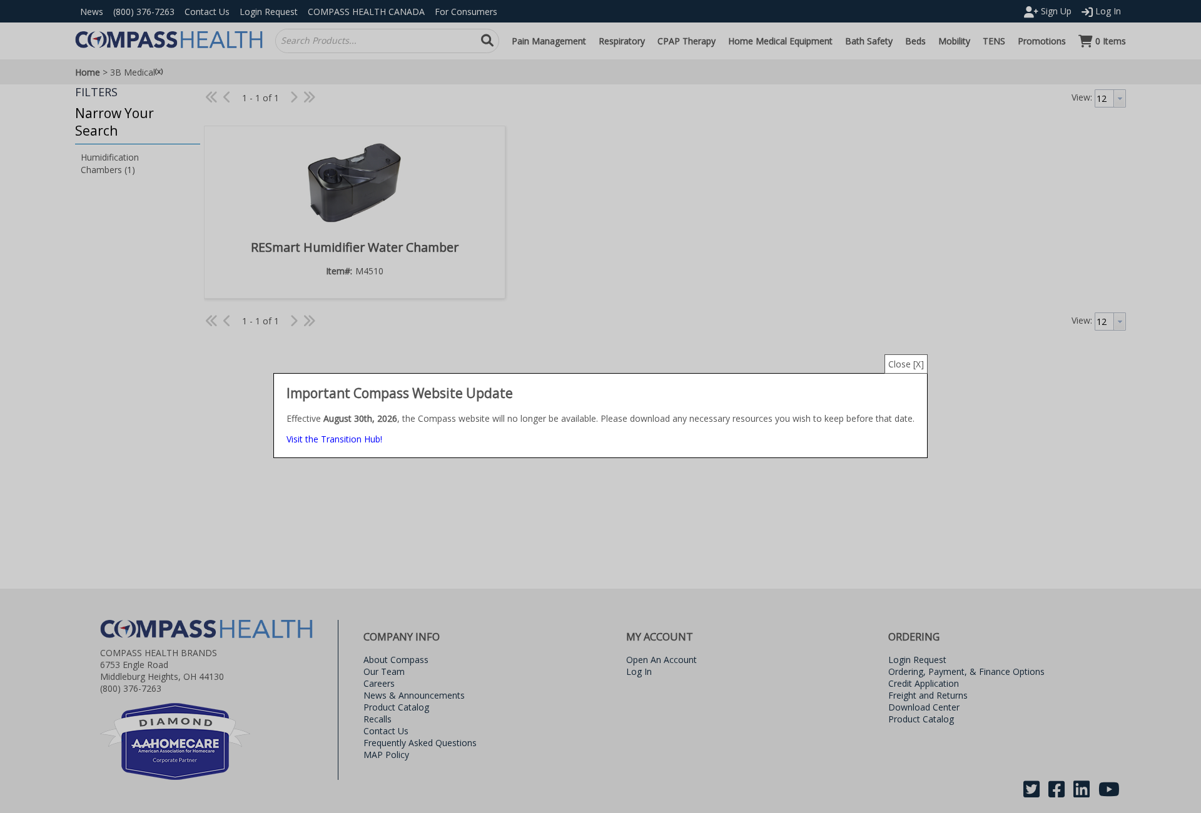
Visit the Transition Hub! (334, 439)
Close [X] (906, 364)
